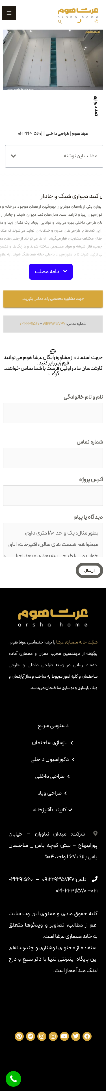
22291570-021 (71, 891)
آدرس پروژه (91, 479)
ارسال (89, 570)
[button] (51, 272)
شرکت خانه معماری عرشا (77, 642)
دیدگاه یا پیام (88, 517)
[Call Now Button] (13, 1079)
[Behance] (79, 21)
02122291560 (30, 324)
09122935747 (53, 324)
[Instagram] (96, 21)
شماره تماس (90, 442)
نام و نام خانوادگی (83, 397)
